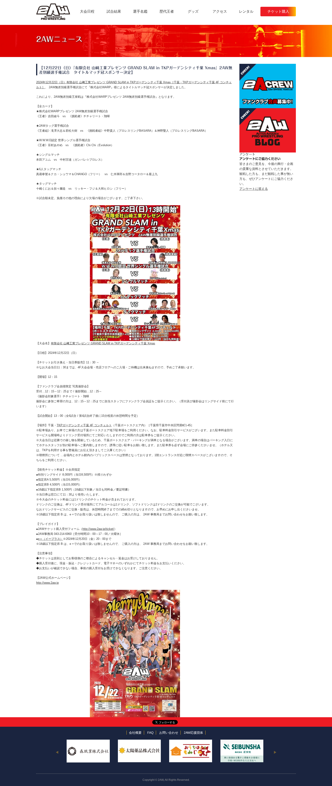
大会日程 (87, 11)
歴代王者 (166, 11)
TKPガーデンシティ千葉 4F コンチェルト (84, 425)
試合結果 (114, 11)
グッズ (193, 11)
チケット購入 (278, 11)
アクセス (220, 11)
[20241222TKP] (135, 592)
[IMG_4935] (135, 207)
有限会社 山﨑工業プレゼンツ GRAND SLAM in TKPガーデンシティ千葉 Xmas (103, 343)
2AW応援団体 (193, 732)
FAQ (150, 732)
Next (275, 752)
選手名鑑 (140, 11)
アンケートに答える (253, 189)
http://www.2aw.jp (47, 582)
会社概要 (135, 732)
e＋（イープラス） (50, 539)
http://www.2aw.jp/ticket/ (98, 529)
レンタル (246, 11)
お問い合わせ (168, 732)
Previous (57, 752)
